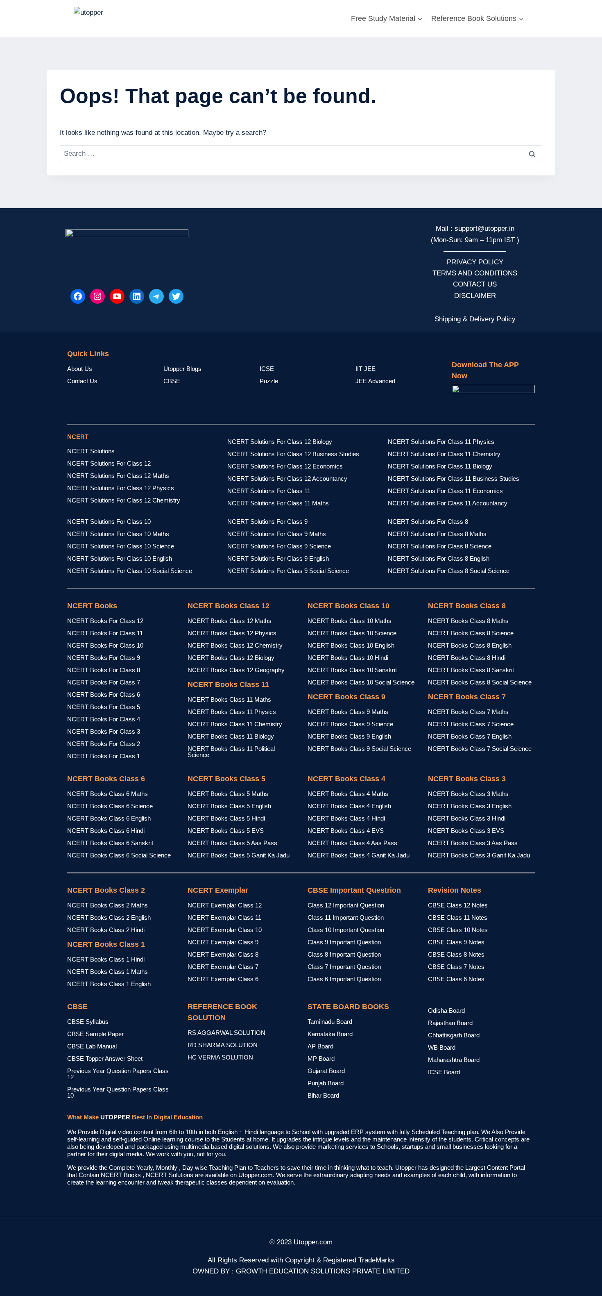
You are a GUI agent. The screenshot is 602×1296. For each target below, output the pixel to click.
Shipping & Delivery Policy (475, 319)
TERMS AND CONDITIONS (474, 273)
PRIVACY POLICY (475, 262)
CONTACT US (475, 284)
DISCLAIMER (475, 296)
